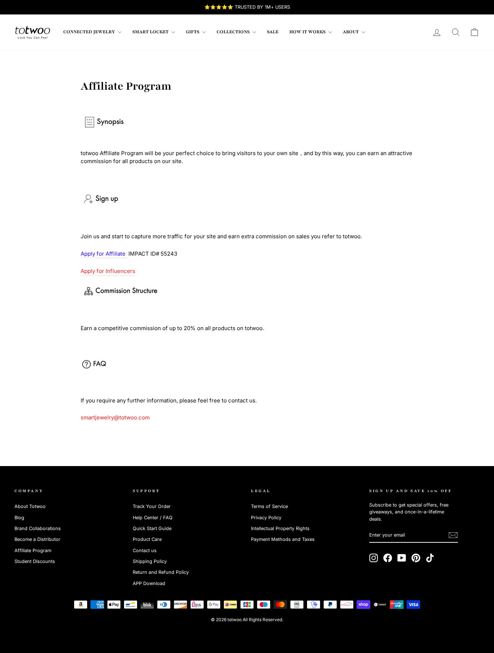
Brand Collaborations (37, 528)
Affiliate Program (32, 550)
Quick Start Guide (152, 528)
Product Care (147, 539)
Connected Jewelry (89, 32)
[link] (32, 32)
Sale (272, 32)
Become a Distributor (37, 539)
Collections (234, 32)
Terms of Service (269, 506)
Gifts (193, 32)
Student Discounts (34, 561)
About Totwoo (30, 506)
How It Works (308, 32)
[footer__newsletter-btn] (453, 535)
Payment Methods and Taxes (283, 539)
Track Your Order (152, 506)
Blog (19, 517)
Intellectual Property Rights (280, 528)
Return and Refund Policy (161, 572)
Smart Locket (151, 32)
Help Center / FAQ (153, 517)
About (351, 32)
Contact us (145, 550)
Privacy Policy (266, 517)
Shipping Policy (150, 561)
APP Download (149, 583)
